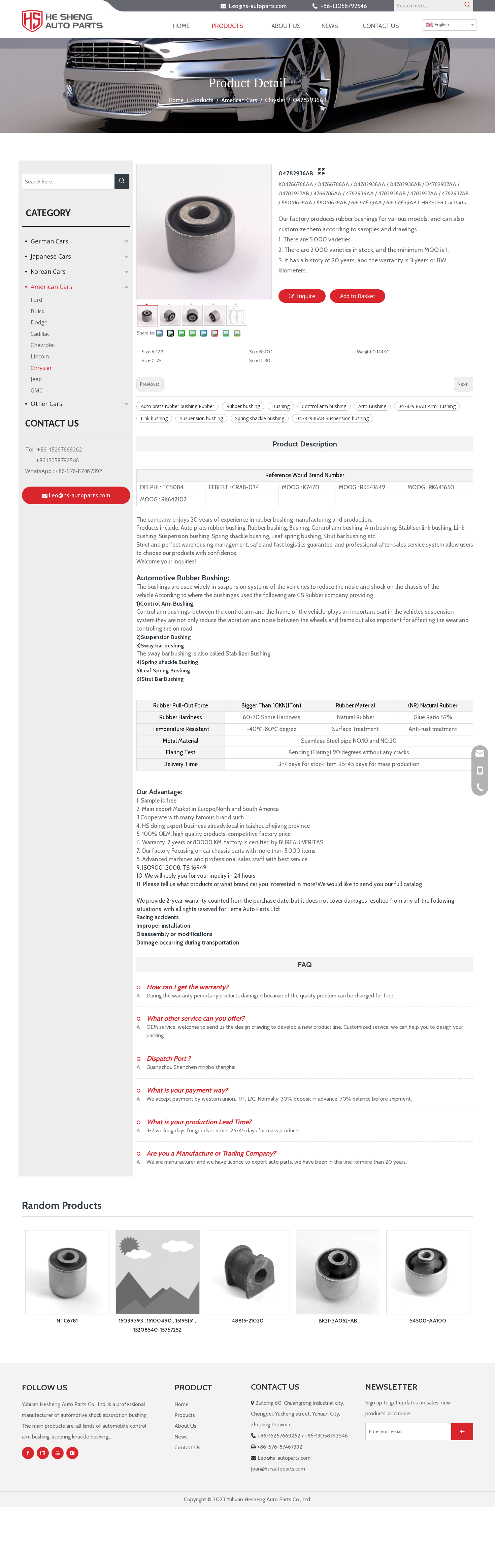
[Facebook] (28, 1453)
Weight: (364, 352)
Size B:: (256, 352)
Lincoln (40, 356)
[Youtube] (58, 1453)
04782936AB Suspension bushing (332, 418)
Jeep (36, 379)
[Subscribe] (462, 1431)
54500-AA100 (428, 1320)
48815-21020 (248, 1320)
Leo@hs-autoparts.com (260, 6)
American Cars (51, 287)
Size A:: (148, 352)
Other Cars (46, 404)
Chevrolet (43, 345)
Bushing (281, 406)
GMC (37, 390)
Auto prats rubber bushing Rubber (177, 406)
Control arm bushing (324, 406)
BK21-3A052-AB (338, 1320)
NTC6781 (67, 1320)
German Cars (49, 241)
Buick (37, 311)
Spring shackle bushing (259, 418)
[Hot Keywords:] (467, 5)
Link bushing (154, 418)
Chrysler (41, 368)
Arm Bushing (372, 406)
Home (181, 1404)
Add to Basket (357, 296)
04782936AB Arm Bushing (427, 406)
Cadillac (40, 334)
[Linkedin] (43, 1453)
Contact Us (187, 1447)
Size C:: (149, 360)
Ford (36, 299)
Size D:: (257, 360)
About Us (185, 1426)
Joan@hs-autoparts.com (278, 1468)
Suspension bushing (201, 418)
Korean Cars (48, 271)
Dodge (39, 322)
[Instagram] (72, 1453)
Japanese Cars (51, 256)
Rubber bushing (243, 406)
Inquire (306, 296)
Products (184, 1415)
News (181, 1436)
